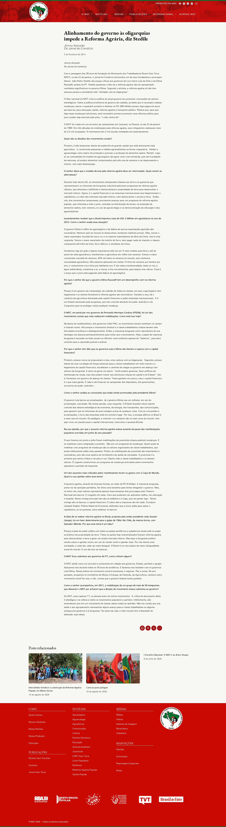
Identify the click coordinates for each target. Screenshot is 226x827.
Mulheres (77, 765)
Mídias (119, 14)
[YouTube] (192, 4)
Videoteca (121, 733)
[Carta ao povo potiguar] (113, 668)
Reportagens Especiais (127, 763)
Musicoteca (122, 728)
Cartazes (33, 765)
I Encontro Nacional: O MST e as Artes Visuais (166, 655)
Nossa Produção (37, 736)
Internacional (163, 14)
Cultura (76, 733)
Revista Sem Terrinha (39, 758)
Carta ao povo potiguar (97, 688)
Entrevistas (121, 756)
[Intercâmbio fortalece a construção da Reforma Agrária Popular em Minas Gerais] (55, 668)
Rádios (119, 715)
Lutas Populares (80, 761)
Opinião (120, 749)
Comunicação (79, 728)
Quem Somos (35, 715)
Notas (119, 770)
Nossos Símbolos (37, 722)
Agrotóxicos (78, 724)
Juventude (77, 751)
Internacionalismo (81, 747)
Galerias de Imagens (126, 724)
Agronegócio (78, 715)
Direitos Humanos (81, 738)
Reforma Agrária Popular (84, 770)
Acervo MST (187, 14)
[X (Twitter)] (184, 4)
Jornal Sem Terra (37, 772)
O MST (86, 14)
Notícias (101, 14)
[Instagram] (188, 4)
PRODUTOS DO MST (166, 3)
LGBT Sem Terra (80, 756)
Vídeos (119, 719)
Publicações (138, 14)
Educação (33, 743)
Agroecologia (78, 719)
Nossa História (36, 729)
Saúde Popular (79, 774)
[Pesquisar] (196, 4)
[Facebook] (180, 4)
